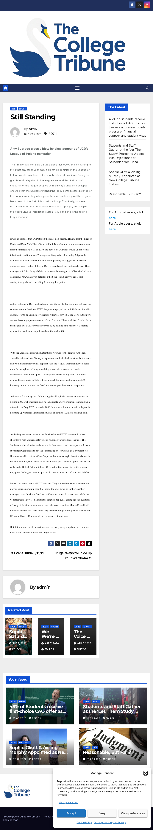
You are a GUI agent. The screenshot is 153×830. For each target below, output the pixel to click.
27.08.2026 (20, 718)
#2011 (53, 134)
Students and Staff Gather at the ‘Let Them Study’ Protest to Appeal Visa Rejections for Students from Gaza (127, 154)
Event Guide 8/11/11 (28, 553)
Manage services (68, 802)
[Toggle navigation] (77, 88)
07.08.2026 (20, 759)
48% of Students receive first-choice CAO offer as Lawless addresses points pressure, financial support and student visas (127, 127)
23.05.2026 (93, 759)
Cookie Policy (84, 822)
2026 (12, 627)
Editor (17, 649)
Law (95, 747)
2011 (13, 109)
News (22, 701)
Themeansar (10, 819)
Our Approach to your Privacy (110, 822)
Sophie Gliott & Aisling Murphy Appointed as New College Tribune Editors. (38, 752)
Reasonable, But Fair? (125, 194)
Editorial (24, 742)
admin (33, 129)
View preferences (133, 813)
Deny (102, 813)
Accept (71, 813)
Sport (22, 109)
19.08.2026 (93, 718)
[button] (145, 773)
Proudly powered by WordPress (21, 816)
